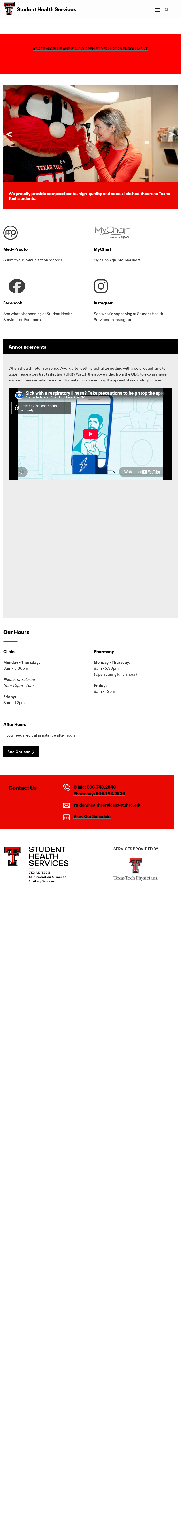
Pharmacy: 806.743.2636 (99, 793)
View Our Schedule (92, 816)
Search (167, 7)
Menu (157, 7)
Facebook (12, 302)
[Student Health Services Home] (7, 9)
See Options (18, 752)
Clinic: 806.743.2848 (94, 786)
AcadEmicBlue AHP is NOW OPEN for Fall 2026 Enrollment (90, 48)
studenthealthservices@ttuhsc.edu (107, 804)
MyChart (102, 249)
